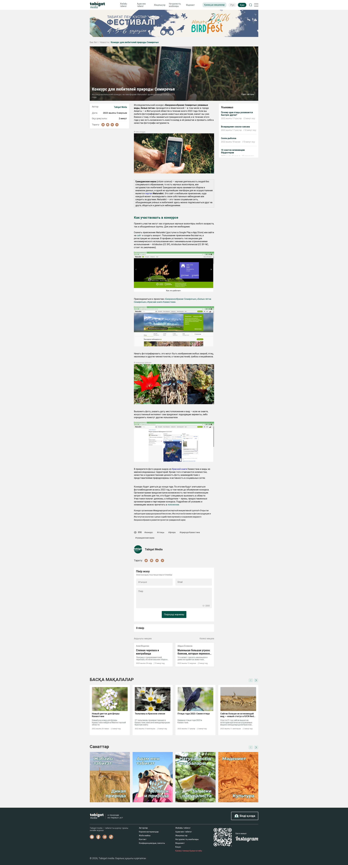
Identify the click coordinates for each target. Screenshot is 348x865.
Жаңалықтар (159, 5)
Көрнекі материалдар (149, 832)
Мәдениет (190, 5)
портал (148, 193)
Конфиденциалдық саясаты (152, 843)
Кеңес (178, 847)
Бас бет (94, 42)
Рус (232, 5)
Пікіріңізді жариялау (174, 614)
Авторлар (143, 828)
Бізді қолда (247, 815)
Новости (104, 42)
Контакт (143, 839)
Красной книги (179, 469)
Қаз (242, 5)
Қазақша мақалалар (214, 5)
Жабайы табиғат (123, 4)
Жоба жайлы (144, 835)
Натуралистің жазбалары (175, 4)
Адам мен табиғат (141, 4)
